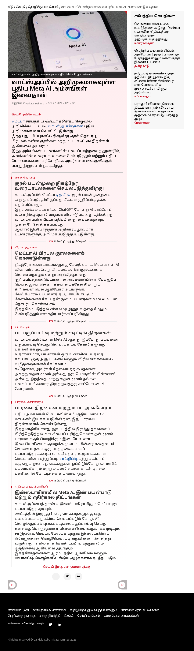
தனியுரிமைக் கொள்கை (49, 610)
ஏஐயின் (63, 195)
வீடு (10, 7)
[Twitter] (67, 576)
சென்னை (142, 123)
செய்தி (20, 7)
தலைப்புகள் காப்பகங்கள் (121, 616)
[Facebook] (56, 576)
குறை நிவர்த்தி (49, 616)
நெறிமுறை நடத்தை (22, 616)
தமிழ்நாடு (141, 66)
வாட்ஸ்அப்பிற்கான (65, 126)
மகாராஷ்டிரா (144, 43)
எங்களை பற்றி (18, 610)
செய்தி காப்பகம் (88, 616)
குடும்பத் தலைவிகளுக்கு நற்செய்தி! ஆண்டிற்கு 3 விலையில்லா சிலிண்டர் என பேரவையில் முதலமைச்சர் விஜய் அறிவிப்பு (154, 83)
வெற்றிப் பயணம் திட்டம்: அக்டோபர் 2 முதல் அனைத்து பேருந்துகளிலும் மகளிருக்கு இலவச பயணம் (157, 56)
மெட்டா (18, 121)
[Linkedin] (78, 576)
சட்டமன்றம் (142, 96)
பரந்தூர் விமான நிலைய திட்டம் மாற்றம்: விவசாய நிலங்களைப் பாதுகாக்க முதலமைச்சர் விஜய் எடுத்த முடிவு (156, 111)
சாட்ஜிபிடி (68, 459)
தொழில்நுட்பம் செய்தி (43, 7)
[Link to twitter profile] (50, 624)
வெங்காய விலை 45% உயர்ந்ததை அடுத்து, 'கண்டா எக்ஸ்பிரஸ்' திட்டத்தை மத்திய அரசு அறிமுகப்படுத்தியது (157, 31)
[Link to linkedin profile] (59, 624)
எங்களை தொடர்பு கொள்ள (140, 610)
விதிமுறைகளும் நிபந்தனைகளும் (93, 610)
